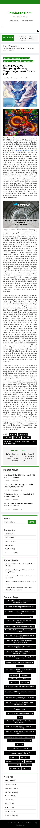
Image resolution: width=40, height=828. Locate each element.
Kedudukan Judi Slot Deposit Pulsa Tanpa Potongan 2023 (20, 692)
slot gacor (14, 757)
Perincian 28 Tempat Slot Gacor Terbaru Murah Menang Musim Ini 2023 (20, 727)
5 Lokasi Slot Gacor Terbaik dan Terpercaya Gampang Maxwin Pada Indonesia (19, 601)
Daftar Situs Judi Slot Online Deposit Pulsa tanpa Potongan (19, 646)
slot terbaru (30, 761)
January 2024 (9, 784)
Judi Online (16, 58)
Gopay (19, 666)
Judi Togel (16, 61)
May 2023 (8, 803)
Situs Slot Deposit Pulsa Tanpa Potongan (19, 740)
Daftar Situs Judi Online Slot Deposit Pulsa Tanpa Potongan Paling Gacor (19, 641)
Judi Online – (8, 138)
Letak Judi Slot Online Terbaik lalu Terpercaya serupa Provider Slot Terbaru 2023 (19, 703)
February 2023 (9, 815)
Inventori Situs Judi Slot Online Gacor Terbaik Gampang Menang (20, 670)
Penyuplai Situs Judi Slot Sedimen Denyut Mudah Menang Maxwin (19, 721)
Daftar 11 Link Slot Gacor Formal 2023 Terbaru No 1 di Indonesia (19, 621)
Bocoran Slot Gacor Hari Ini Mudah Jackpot (20, 617)
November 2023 (10, 792)
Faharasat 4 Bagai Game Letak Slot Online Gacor (19, 662)
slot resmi (20, 761)
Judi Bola (7, 58)
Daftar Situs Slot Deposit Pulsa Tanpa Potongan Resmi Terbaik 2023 (20, 657)
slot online (9, 761)
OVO (20, 717)
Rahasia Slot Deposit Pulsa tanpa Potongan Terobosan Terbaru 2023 (20, 732)
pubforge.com (20, 13)
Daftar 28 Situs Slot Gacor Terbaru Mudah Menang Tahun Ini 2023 (19, 630)
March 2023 (8, 811)
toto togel (26, 768)
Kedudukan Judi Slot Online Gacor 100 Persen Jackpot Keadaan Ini (20, 698)
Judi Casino (25, 675)
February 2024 (9, 780)
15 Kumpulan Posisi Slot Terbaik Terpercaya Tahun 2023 (19, 607)
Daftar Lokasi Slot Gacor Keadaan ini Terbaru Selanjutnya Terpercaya (19, 636)
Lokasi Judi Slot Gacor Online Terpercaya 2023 (20, 713)
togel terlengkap (15, 768)
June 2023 (8, 799)
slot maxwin (25, 757)
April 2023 (8, 807)
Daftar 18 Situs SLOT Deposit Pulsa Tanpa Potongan (20, 626)
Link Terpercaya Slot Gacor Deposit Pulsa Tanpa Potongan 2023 (20, 708)
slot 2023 (20, 744)
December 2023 (10, 788)
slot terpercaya (14, 765)
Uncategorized (27, 61)
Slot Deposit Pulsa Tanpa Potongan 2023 (19, 748)
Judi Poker (26, 58)
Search (32, 522)
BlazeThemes (20, 825)
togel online (26, 765)
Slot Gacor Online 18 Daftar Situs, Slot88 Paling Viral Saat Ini (26, 37)
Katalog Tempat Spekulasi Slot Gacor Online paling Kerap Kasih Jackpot (19, 687)
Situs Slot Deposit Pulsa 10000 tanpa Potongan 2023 (19, 737)
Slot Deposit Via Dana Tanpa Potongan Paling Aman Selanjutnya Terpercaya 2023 (20, 752)
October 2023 (9, 796)
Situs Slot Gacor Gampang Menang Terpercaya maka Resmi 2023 (19, 442)
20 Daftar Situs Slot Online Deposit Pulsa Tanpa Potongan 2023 (19, 612)
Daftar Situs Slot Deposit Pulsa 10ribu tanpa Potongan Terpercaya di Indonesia (19, 652)
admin (6, 78)
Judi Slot (7, 61)
